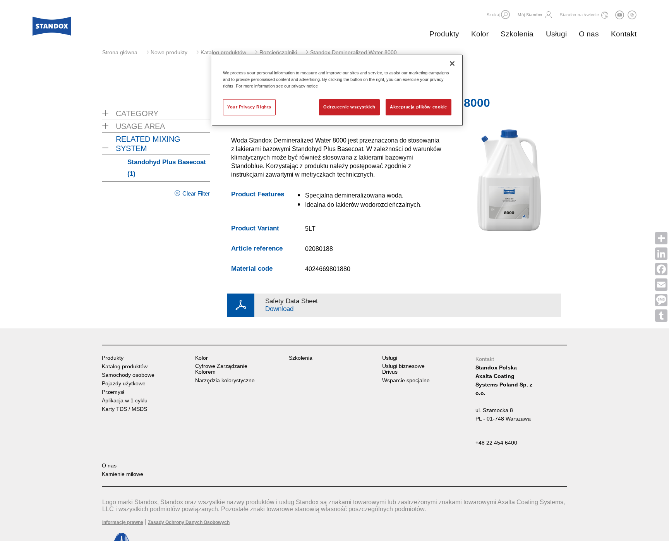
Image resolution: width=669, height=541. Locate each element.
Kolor (480, 34)
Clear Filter (196, 193)
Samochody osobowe (128, 375)
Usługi (556, 34)
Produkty (444, 34)
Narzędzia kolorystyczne (225, 380)
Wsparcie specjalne (406, 380)
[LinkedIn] (661, 253)
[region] (337, 90)
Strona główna (119, 52)
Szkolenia (517, 34)
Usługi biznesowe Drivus (403, 369)
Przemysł (113, 392)
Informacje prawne (122, 522)
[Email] (661, 284)
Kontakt (623, 34)
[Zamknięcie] (452, 63)
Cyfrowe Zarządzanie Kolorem (221, 369)
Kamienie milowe (122, 474)
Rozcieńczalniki (278, 52)
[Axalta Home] (52, 28)
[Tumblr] (661, 315)
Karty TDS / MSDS (124, 409)
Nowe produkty (169, 52)
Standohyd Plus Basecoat (166, 167)
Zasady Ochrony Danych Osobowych (189, 522)
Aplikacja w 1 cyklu (125, 401)
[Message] (661, 300)
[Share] (661, 238)
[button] (505, 14)
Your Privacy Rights (249, 107)
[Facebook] (661, 269)
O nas (589, 34)
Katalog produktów (223, 52)
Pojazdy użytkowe (124, 383)
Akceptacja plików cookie (418, 107)
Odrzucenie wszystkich (349, 107)
